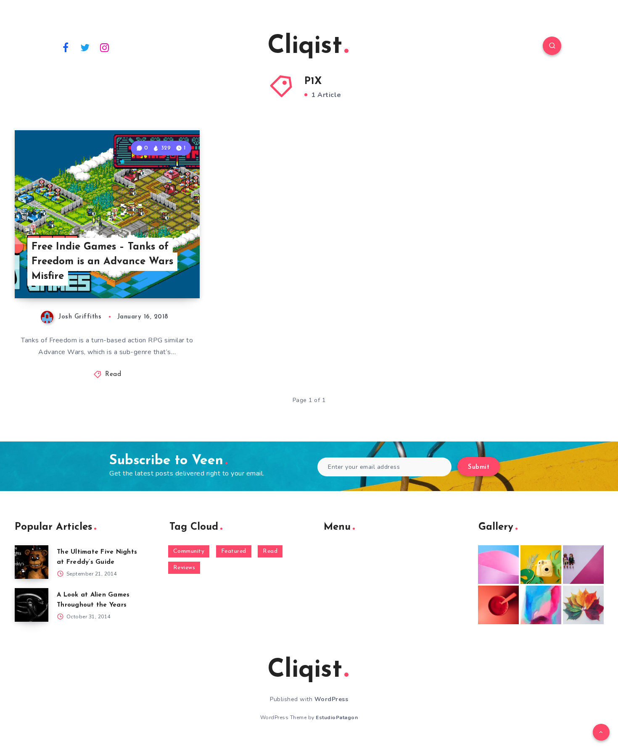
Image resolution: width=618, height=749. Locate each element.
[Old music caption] (583, 564)
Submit (478, 467)
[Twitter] (85, 47)
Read (113, 374)
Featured (233, 551)
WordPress (331, 699)
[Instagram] (105, 47)
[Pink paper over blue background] (498, 564)
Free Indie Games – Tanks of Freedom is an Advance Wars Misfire (102, 261)
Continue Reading (160, 273)
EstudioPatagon (337, 717)
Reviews (184, 568)
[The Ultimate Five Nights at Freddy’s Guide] (31, 562)
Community (189, 551)
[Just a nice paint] (540, 605)
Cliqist (304, 46)
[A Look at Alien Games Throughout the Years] (31, 605)
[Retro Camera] (540, 564)
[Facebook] (66, 47)
